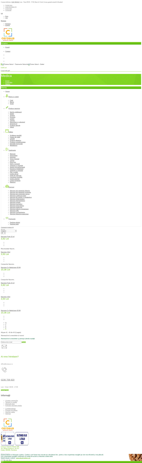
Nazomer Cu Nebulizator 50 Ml (11, 267)
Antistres (13, 157)
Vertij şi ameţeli (15, 164)
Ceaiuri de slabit (15, 137)
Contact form (5, 390)
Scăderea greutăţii (16, 135)
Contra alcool (14, 174)
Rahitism (13, 182)
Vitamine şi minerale (16, 165)
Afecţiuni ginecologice (17, 206)
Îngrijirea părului (15, 222)
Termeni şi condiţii (11, 402)
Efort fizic (13, 162)
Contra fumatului (15, 180)
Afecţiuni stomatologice (17, 212)
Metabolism (13, 145)
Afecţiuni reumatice (16, 204)
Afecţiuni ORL (14, 211)
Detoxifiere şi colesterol (17, 122)
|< (6, 322)
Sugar (12, 103)
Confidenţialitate (10, 409)
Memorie (12, 154)
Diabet (12, 114)
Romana (3, 21)
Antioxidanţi (13, 155)
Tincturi (12, 120)
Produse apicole (15, 125)
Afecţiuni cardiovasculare (18, 196)
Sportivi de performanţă (17, 167)
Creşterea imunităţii (16, 177)
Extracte (12, 117)
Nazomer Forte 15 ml (7, 236)
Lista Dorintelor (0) (11, 7)
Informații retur (10, 404)
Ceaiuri (12, 119)
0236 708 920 (15, 2)
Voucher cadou (10, 412)
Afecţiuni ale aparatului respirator (20, 192)
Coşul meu (8, 8)
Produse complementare (18, 142)
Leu (6, 18)
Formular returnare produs (13, 405)
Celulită (12, 139)
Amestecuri (13, 124)
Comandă (8, 10)
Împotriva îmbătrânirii (16, 169)
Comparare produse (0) (7, 227)
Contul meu (8, 5)
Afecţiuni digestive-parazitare (19, 214)
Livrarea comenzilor (11, 400)
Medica (7, 84)
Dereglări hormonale (16, 144)
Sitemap (8, 414)
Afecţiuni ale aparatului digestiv (20, 191)
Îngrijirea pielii (14, 224)
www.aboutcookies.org (23, 458)
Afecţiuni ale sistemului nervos (20, 194)
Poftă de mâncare (15, 175)
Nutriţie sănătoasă (16, 112)
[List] (4, 229)
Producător (8, 82)
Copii (11, 100)
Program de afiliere (11, 410)
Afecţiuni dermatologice (17, 201)
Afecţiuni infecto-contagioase (19, 209)
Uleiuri (12, 127)
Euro (6, 16)
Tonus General (14, 159)
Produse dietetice (15, 140)
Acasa (7, 81)
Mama (12, 102)
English (7, 25)
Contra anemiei (15, 179)
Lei (2, 13)
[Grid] (2, 229)
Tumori (12, 160)
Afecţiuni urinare (15, 202)
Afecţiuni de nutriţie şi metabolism (21, 197)
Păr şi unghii (14, 172)
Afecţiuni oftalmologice (17, 199)
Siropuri (12, 115)
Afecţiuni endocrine (16, 207)
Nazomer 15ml (5, 252)
